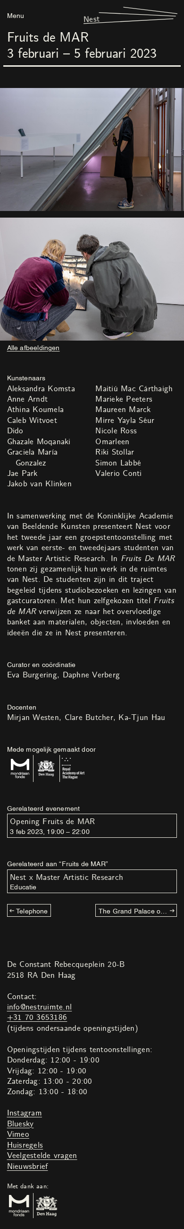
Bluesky (20, 1124)
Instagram (24, 1113)
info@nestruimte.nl (39, 1007)
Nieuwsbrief (27, 1166)
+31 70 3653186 (37, 1017)
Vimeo (18, 1134)
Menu (15, 15)
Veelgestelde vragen (42, 1155)
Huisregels (25, 1145)
